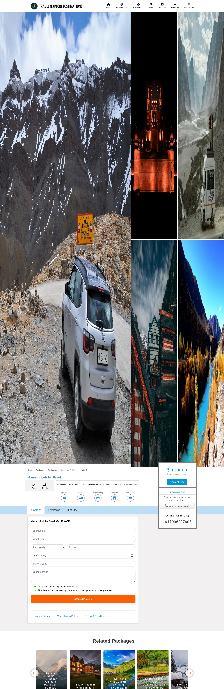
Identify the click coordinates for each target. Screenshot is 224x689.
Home (29, 470)
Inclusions (130, 493)
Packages (40, 470)
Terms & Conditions (96, 616)
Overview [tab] (54, 509)
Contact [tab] (36, 509)
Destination (52, 470)
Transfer (114, 493)
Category (65, 470)
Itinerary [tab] (72, 509)
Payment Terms (41, 616)
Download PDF (178, 492)
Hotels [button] (81, 493)
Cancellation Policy (67, 616)
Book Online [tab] (177, 482)
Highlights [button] (64, 493)
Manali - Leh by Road (81, 470)
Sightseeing (98, 493)
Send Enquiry (84, 599)
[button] (138, 6)
